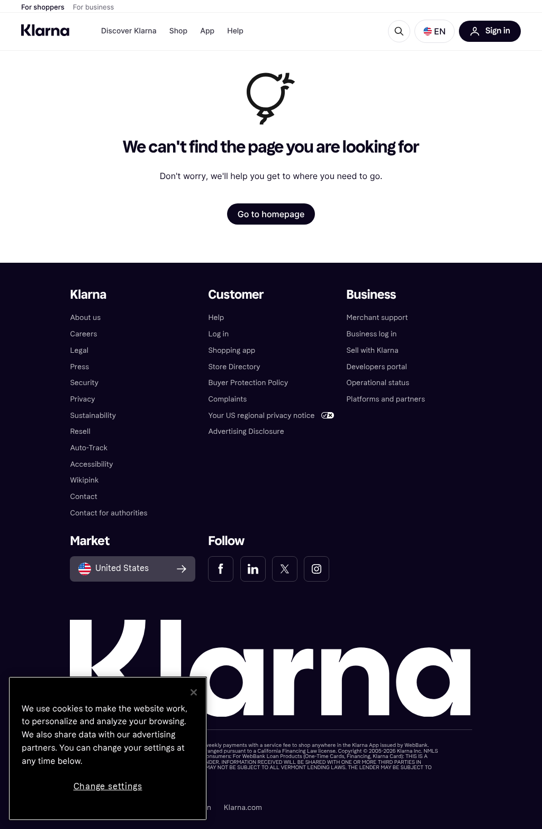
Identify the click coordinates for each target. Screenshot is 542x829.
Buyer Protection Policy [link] (248, 382)
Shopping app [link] (231, 350)
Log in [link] (218, 333)
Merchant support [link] (377, 317)
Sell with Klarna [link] (373, 350)
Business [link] (371, 294)
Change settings (108, 786)
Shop (178, 30)
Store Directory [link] (234, 366)
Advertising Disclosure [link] (246, 431)
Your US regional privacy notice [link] (261, 415)
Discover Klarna (129, 30)
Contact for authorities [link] (108, 513)
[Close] (193, 692)
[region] (107, 748)
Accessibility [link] (91, 464)
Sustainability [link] (93, 415)
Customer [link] (236, 294)
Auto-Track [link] (88, 447)
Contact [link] (83, 496)
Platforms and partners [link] (386, 399)
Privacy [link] (82, 399)
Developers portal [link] (377, 366)
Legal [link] (79, 350)
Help (235, 30)
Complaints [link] (227, 399)
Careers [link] (83, 333)
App (207, 30)
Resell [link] (80, 431)
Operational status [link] (378, 382)
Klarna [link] (88, 294)
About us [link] (85, 317)
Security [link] (84, 382)
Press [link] (79, 366)
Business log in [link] (372, 333)
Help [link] (216, 317)
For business (93, 7)
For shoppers (43, 7)
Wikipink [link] (84, 480)
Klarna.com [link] (243, 807)
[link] (220, 569)
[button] (434, 31)
